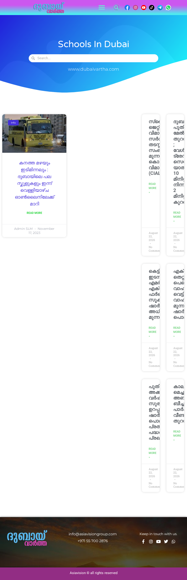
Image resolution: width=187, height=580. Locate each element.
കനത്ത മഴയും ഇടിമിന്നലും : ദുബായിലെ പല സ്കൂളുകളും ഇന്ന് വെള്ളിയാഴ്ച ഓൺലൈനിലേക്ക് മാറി (34, 183)
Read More (34, 213)
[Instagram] (151, 541)
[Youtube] (158, 541)
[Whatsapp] (173, 541)
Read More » (152, 188)
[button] (101, 8)
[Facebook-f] (143, 541)
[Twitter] (166, 541)
